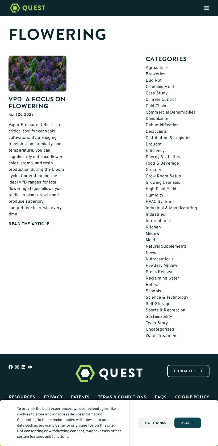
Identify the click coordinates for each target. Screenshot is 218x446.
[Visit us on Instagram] (17, 367)
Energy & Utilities (163, 157)
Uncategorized (160, 329)
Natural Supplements (166, 246)
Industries (155, 214)
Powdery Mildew (161, 265)
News (151, 253)
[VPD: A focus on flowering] (37, 73)
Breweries (155, 74)
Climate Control (161, 99)
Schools (153, 291)
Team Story (157, 323)
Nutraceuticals (160, 259)
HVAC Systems (160, 202)
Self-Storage (158, 304)
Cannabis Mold (160, 87)
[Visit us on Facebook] (11, 367)
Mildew (152, 233)
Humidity (154, 195)
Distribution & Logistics (168, 138)
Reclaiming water (162, 278)
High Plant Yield (161, 189)
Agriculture (157, 67)
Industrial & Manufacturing (171, 208)
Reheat (153, 284)
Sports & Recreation (165, 310)
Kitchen (153, 227)
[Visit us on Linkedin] (23, 367)
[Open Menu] (211, 8)
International (158, 221)
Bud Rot (154, 80)
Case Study (157, 93)
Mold (150, 240)
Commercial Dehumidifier (170, 112)
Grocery (153, 170)
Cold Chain (156, 106)
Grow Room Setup (163, 176)
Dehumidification (162, 125)
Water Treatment (162, 336)
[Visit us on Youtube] (30, 367)
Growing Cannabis (163, 182)
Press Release (160, 272)
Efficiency (155, 150)
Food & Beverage (162, 163)
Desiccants (156, 131)
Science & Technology (167, 297)
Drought (154, 144)
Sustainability (159, 316)
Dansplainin (157, 119)
